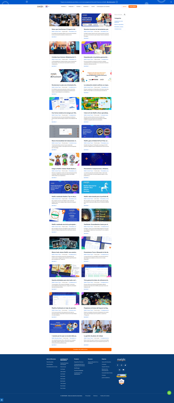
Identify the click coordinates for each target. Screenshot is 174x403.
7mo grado (63, 383)
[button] (47, 6)
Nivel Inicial (63, 366)
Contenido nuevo (104, 115)
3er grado (62, 374)
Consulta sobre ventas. (107, 372)
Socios (93, 6)
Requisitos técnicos (78, 362)
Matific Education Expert (57, 338)
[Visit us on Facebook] (117, 365)
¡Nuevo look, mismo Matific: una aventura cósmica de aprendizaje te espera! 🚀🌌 (64, 253)
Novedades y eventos (119, 27)
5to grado (62, 378)
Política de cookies (104, 395)
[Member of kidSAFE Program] (121, 376)
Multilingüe (77, 368)
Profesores (71, 6)
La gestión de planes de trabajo (93, 336)
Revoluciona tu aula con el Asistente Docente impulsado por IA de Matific (64, 86)
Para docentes (50, 362)
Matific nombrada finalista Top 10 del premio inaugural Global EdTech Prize (64, 197)
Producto (63, 6)
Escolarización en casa (52, 366)
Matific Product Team (56, 59)
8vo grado (62, 385)
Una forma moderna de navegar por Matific (64, 114)
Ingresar (124, 6)
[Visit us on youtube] (123, 369)
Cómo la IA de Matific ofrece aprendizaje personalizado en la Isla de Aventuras (96, 114)
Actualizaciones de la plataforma (119, 22)
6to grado (62, 381)
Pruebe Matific (133, 6)
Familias (78, 6)
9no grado (62, 388)
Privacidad (87, 395)
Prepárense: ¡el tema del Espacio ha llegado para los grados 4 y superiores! (96, 309)
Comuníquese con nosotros (103, 6)
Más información (111, 2)
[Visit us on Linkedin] (119, 369)
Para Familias (50, 364)
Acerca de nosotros (106, 362)
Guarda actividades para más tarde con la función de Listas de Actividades (64, 281)
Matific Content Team (56, 31)
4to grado (62, 376)
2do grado (63, 371)
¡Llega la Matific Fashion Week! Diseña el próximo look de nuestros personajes (64, 170)
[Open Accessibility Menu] (1, 400)
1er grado (62, 369)
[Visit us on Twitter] (125, 365)
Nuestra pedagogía (78, 370)
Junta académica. (106, 377)
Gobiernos (85, 6)
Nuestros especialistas (119, 24)
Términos (95, 395)
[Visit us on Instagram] (121, 365)
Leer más (54, 37)
